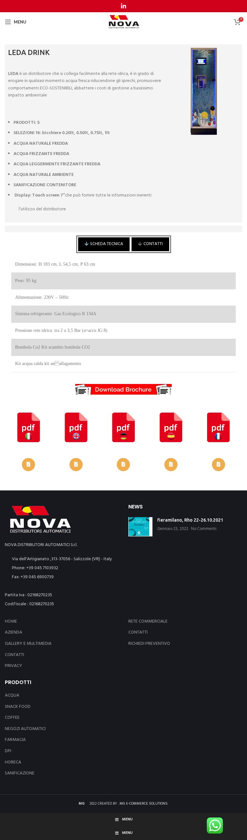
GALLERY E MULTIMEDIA (28, 644)
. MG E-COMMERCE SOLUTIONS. (143, 804)
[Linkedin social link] (123, 6)
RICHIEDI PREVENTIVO (149, 644)
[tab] (104, 244)
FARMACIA (15, 740)
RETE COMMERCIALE (148, 621)
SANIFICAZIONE (19, 773)
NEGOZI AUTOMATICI (25, 729)
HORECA (13, 762)
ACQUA (12, 695)
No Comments (203, 529)
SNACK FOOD (18, 706)
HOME (11, 621)
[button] (28, 464)
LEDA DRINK (29, 52)
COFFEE (12, 717)
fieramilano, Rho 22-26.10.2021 (190, 520)
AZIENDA (13, 632)
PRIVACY (13, 666)
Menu (127, 819)
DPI (8, 751)
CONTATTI (14, 655)
